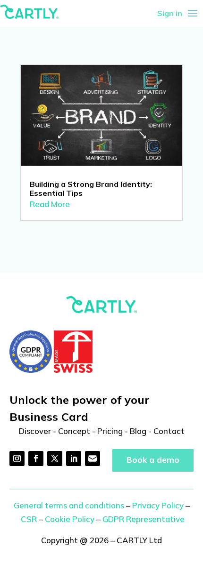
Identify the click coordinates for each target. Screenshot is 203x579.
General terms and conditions (69, 505)
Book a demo (153, 460)
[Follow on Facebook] (35, 458)
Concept (74, 431)
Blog (138, 431)
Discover (35, 431)
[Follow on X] (54, 458)
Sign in (169, 13)
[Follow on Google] (92, 458)
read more (50, 204)
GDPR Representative (143, 519)
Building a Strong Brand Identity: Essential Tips (91, 188)
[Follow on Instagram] (17, 458)
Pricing (110, 431)
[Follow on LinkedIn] (73, 458)
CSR (29, 519)
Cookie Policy (69, 519)
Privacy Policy (158, 505)
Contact (169, 431)
